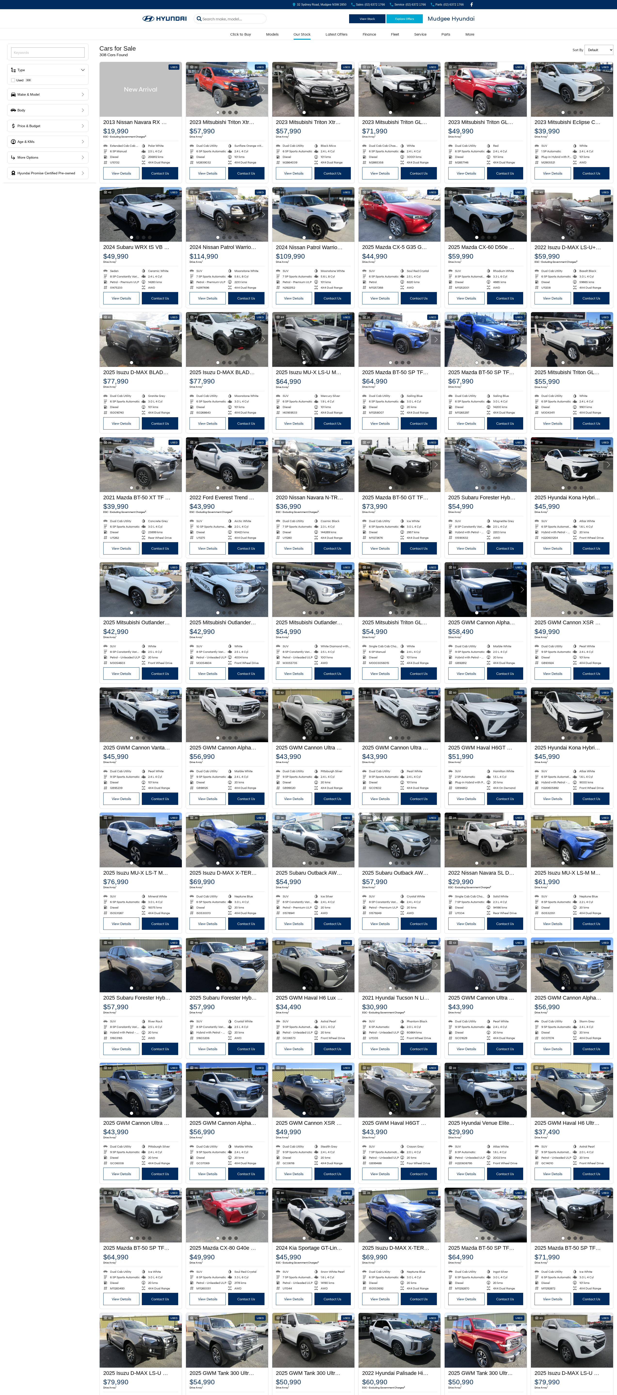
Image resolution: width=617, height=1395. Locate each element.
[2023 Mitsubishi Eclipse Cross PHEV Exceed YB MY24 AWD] (572, 89)
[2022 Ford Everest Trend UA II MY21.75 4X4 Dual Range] (227, 464)
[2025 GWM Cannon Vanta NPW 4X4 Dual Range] (141, 714)
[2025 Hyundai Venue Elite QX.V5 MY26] (486, 1090)
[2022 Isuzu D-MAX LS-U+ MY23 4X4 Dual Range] (572, 214)
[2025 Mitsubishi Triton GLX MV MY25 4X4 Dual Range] (400, 589)
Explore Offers (404, 19)
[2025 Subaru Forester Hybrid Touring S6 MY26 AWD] (486, 464)
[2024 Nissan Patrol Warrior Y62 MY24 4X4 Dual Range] (227, 214)
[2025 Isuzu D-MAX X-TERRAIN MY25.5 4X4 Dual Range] (227, 840)
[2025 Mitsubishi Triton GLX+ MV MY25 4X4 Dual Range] (572, 339)
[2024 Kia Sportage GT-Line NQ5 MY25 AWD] (313, 1215)
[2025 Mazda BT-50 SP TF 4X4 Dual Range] (400, 339)
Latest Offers (336, 34)
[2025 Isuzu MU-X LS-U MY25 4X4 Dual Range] (313, 339)
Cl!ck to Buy (240, 34)
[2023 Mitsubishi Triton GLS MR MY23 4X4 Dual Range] (486, 89)
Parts (445, 34)
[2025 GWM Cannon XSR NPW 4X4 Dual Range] (572, 589)
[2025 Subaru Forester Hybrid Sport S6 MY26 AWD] (141, 965)
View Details (121, 173)
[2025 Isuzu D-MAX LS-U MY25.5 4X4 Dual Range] (141, 1340)
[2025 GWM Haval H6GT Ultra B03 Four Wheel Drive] (400, 1090)
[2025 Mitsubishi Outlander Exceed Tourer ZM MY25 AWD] (313, 589)
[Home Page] (165, 19)
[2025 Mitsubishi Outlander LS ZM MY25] (141, 589)
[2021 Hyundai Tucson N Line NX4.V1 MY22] (400, 965)
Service (420, 34)
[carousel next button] (263, 89)
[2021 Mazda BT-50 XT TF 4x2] (141, 464)
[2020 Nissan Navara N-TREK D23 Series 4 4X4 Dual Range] (313, 464)
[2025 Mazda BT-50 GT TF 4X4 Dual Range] (400, 464)
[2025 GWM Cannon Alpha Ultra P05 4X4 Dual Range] (227, 714)
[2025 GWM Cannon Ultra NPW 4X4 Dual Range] (313, 714)
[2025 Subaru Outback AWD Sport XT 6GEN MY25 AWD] (313, 840)
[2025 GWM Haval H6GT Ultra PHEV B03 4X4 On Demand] (486, 714)
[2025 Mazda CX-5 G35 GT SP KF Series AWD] (400, 214)
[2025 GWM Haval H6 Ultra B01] (572, 1090)
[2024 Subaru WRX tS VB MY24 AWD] (141, 214)
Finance (369, 34)
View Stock (367, 19)
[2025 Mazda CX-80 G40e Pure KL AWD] (227, 1215)
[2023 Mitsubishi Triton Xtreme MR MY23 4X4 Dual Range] (227, 89)
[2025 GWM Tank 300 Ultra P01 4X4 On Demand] (227, 1340)
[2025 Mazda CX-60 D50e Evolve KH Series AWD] (486, 214)
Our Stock (302, 34)
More (469, 34)
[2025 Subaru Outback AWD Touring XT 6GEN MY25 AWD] (400, 840)
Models (272, 34)
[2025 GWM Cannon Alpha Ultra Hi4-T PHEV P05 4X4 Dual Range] (486, 589)
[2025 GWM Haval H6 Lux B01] (313, 965)
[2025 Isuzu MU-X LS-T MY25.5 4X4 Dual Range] (141, 840)
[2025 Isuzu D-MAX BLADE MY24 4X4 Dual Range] (141, 339)
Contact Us (160, 173)
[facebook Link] (472, 4)
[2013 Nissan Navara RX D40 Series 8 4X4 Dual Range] (141, 89)
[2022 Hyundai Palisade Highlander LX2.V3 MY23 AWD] (400, 1340)
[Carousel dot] (218, 112)
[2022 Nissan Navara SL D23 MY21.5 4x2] (486, 840)
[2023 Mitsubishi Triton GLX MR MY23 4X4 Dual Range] (400, 89)
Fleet (395, 34)
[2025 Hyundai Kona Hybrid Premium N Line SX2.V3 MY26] (572, 464)
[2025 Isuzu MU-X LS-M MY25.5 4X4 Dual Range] (572, 840)
